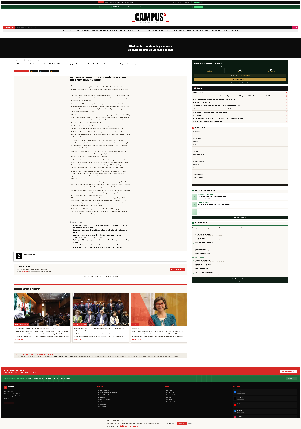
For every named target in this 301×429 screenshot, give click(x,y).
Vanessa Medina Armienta (240, 171)
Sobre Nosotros (215, 30)
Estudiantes (114, 30)
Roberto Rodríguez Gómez (240, 154)
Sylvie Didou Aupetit (240, 168)
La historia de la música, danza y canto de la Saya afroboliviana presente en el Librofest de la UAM (218, 118)
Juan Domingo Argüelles (240, 148)
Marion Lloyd (240, 151)
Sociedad (138, 30)
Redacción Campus (29, 254)
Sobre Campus (169, 390)
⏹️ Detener (54, 71)
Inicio (64, 30)
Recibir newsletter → (177, 269)
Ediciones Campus (170, 392)
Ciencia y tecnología (151, 30)
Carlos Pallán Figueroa (240, 138)
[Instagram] (181, 2)
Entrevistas (85, 30)
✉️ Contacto (187, 2)
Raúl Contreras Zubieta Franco (240, 161)
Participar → (198, 7)
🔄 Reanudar (43, 71)
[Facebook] (171, 2)
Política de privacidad (129, 426)
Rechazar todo (170, 423)
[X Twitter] (173, 2)
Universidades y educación (98, 30)
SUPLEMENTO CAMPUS (198, 92)
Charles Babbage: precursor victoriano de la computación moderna (210, 112)
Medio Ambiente (102, 406)
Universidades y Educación (105, 394)
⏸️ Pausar (34, 71)
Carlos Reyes (240, 141)
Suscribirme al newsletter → (288, 371)
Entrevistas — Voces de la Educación (108, 392)
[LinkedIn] (178, 2)
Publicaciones (204, 30)
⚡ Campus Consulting (197, 2)
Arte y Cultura (163, 30)
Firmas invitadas (240, 181)
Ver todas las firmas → (240, 185)
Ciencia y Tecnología (104, 399)
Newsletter (234, 30)
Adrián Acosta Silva (240, 131)
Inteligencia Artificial (126, 30)
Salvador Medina (240, 164)
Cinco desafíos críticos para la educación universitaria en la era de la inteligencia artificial (216, 105)
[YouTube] (176, 2)
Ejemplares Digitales (178, 30)
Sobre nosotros (197, 115)
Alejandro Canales (240, 135)
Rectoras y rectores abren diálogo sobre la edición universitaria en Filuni (212, 109)
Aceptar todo (181, 423)
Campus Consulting (192, 30)
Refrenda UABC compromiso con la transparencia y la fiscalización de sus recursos (214, 99)
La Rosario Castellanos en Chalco (201, 102)
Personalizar (190, 423)
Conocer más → (292, 378)
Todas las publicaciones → (240, 217)
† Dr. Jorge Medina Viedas (240, 177)
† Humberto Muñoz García (240, 174)
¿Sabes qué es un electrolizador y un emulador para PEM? (207, 122)
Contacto (226, 30)
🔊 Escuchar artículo (21, 71)
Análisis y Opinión (74, 30)
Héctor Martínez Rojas (240, 145)
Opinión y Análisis (103, 390)
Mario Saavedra (240, 158)
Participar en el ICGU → (240, 79)
